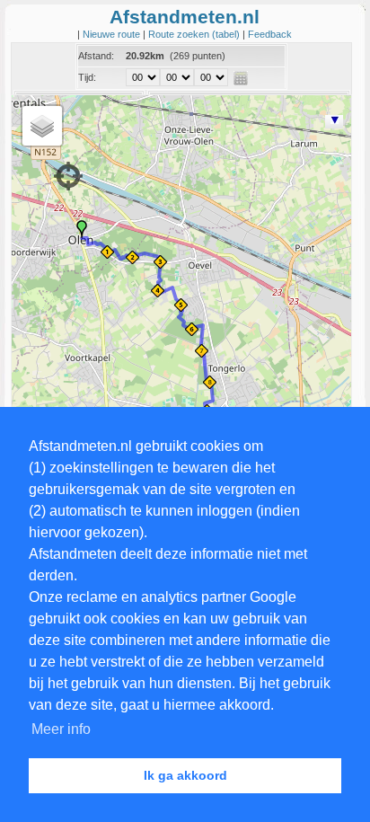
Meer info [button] (61, 729)
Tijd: (87, 77)
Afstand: (96, 55)
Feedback (270, 34)
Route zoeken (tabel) (195, 34)
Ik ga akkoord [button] (185, 775)
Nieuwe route (113, 34)
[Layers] (42, 126)
